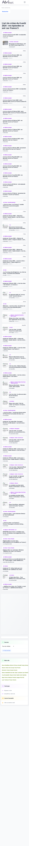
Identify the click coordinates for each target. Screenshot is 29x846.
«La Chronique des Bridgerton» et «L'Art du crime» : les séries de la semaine (14, 272)
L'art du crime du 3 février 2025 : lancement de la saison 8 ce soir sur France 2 (14, 148)
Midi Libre (12, 321)
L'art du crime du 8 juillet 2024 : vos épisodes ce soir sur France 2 (12, 166)
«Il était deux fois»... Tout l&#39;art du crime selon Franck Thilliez (17, 578)
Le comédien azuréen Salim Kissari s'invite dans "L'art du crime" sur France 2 (17, 486)
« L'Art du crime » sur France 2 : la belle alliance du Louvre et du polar (13, 205)
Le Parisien (6, 571)
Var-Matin (12, 498)
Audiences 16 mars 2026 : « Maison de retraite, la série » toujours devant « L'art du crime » (14, 240)
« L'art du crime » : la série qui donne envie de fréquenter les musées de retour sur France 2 (14, 414)
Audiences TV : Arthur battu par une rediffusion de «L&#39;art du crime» (12, 568)
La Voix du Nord (13, 580)
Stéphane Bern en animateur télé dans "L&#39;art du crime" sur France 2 (13, 550)
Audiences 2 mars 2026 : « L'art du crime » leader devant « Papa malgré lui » (14, 261)
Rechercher (5, 11)
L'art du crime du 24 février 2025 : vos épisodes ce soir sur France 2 (12, 121)
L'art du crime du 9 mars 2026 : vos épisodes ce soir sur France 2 (14, 89)
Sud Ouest (6, 309)
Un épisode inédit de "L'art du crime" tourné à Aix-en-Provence (17, 296)
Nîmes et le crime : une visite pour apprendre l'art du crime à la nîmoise (17, 319)
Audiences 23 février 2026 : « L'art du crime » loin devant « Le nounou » (14, 284)
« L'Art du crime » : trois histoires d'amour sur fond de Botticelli (14, 514)
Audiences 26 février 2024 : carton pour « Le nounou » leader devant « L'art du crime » (14, 449)
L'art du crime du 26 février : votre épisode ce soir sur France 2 (14, 184)
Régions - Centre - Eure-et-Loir (17, 437)
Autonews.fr (12, 46)
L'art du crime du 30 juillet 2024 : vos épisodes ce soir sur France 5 (12, 157)
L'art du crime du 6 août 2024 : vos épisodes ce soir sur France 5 (14, 35)
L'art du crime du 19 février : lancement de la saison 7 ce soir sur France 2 (14, 193)
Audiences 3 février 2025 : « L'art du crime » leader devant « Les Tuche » (14, 375)
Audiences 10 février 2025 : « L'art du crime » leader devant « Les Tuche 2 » (14, 348)
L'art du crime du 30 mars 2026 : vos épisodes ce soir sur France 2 (12, 55)
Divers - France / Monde (9, 538)
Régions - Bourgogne (15, 428)
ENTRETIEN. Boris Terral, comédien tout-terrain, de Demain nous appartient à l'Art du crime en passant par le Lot (14, 533)
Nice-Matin (12, 388)
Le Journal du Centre (14, 433)
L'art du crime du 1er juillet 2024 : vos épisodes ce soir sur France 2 (13, 175)
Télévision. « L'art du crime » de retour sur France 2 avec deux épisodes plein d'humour (14, 307)
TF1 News (12, 332)
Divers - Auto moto (14, 41)
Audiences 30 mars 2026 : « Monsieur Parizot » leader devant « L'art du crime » (14, 216)
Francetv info (12, 406)
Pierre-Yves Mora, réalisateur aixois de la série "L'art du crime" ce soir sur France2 (17, 506)
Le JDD (5, 275)
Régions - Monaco (14, 483)
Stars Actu (6, 37)
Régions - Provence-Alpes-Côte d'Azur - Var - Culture (18, 493)
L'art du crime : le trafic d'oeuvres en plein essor (15, 330)
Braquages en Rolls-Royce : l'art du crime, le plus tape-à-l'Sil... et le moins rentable (17, 45)
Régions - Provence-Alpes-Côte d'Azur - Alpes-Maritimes (18, 382)
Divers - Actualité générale (10, 202)
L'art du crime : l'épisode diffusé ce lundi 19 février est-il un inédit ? (17, 468)
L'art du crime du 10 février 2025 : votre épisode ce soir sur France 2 (13, 139)
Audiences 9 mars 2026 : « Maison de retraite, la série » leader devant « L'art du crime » (14, 251)
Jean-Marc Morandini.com (9, 562)
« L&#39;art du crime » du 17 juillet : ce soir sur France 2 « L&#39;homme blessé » (14, 587)
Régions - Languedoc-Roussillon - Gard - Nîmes (17, 316)
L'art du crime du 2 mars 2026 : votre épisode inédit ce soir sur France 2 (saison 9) (14, 100)
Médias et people (8, 32)
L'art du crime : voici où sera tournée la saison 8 (16, 440)
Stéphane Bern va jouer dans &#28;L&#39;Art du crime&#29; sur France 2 (14, 541)
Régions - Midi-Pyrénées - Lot (10, 529)
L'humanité (6, 207)
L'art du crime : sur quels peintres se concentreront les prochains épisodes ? (17, 432)
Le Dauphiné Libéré (8, 544)
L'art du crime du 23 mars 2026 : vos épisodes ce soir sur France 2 (12, 67)
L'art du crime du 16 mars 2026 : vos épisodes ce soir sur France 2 (12, 78)
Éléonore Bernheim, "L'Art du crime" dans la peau (17, 385)
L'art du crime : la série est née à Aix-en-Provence (17, 395)
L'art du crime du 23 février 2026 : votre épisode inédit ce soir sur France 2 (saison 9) (14, 112)
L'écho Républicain (14, 442)
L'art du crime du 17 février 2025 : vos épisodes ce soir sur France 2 (12, 130)
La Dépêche (6, 534)
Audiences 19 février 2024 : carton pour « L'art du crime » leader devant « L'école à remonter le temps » (13, 459)
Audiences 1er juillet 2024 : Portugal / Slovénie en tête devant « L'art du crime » (14, 422)
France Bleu (12, 230)
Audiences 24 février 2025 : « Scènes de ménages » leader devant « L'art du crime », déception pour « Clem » (14, 340)
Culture (12, 401)
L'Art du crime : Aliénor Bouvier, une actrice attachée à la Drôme (17, 366)
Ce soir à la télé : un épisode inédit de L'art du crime (16, 476)
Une (5, 270)
